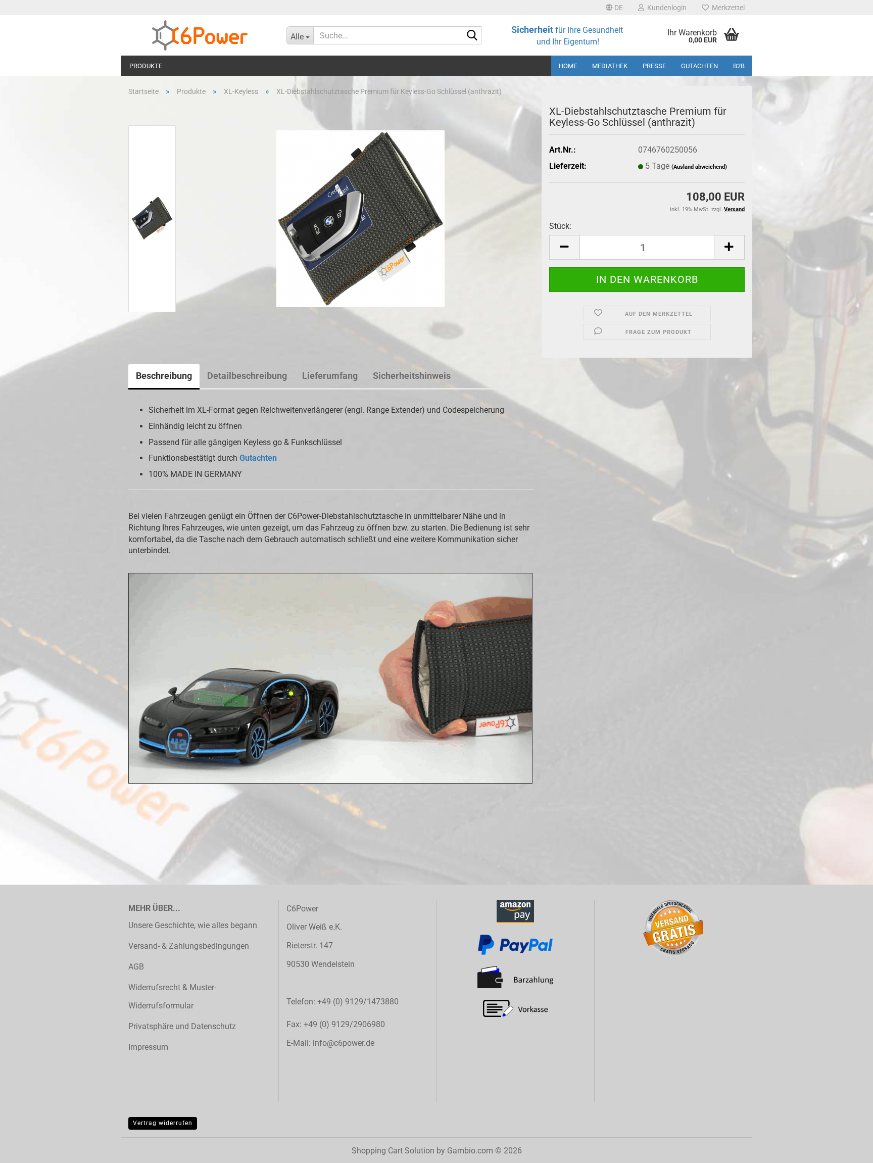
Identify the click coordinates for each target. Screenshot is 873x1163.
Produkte (145, 66)
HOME (568, 66)
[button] (614, 7)
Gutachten (699, 66)
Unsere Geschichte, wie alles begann (192, 925)
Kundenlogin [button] (665, 8)
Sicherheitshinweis (412, 375)
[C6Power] (199, 35)
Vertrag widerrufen (162, 1123)
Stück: (560, 226)
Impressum (148, 1047)
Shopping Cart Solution (393, 1150)
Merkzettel (727, 8)
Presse (654, 66)
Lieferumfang (330, 375)
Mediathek (609, 66)
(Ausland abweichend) (699, 167)
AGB (136, 967)
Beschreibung (164, 375)
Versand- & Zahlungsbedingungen (188, 946)
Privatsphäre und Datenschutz (182, 1026)
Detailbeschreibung (247, 375)
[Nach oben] (845, 1147)
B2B (739, 66)
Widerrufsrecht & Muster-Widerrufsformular (172, 997)
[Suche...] (471, 36)
